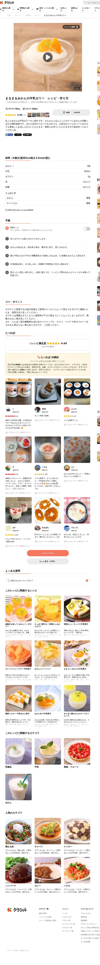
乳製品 (8, 767)
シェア (10, 134)
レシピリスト (67, 917)
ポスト (19, 134)
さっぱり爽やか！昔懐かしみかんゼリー (47, 625)
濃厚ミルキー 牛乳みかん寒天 (17, 713)
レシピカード (86, 9)
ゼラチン (9, 176)
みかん (8, 166)
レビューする (47, 553)
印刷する (28, 134)
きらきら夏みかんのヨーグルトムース (77, 714)
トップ (64, 913)
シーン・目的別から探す (47, 920)
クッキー (68, 846)
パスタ (67, 885)
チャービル (12, 203)
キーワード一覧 (67, 931)
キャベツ (39, 846)
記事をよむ (74, 9)
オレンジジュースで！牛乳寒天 (18, 669)
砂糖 (7, 187)
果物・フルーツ (71, 767)
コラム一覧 (66, 920)
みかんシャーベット (43, 669)
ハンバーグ (10, 885)
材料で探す (43, 913)
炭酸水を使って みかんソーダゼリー (18, 625)
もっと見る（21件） (47, 561)
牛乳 (7, 171)
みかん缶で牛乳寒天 (43, 713)
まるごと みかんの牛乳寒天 (75, 669)
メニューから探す (45, 917)
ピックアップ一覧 (68, 924)
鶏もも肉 (9, 846)
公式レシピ (63, 9)
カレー (38, 885)
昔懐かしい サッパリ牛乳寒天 (76, 624)
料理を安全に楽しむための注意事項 (20, 210)
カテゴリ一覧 (67, 927)
